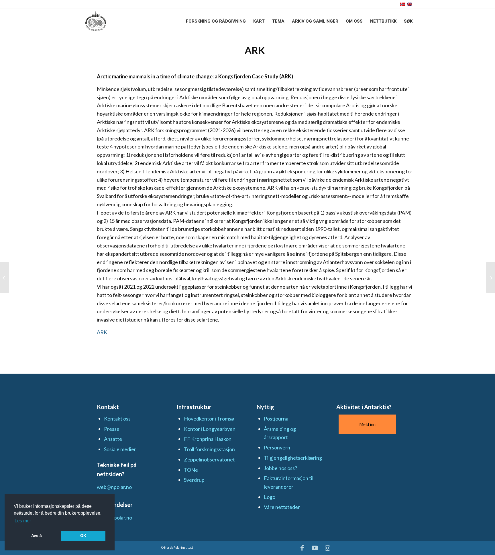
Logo (269, 497)
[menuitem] (216, 21)
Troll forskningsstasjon (209, 449)
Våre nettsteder (282, 507)
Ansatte (113, 439)
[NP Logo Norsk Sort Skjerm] (95, 21)
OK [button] (83, 535)
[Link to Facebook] (302, 548)
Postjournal (277, 418)
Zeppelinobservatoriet (209, 459)
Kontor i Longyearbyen (209, 429)
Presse (111, 429)
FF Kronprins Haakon (207, 439)
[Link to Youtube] (315, 548)
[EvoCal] (4, 277)
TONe (191, 470)
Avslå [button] (36, 535)
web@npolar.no (114, 487)
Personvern (277, 447)
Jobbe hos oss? (280, 468)
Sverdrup (194, 480)
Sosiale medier (120, 449)
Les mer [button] (23, 520)
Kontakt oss (117, 418)
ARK (102, 332)
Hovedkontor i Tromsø (209, 418)
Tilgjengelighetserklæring (293, 458)
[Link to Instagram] (327, 548)
